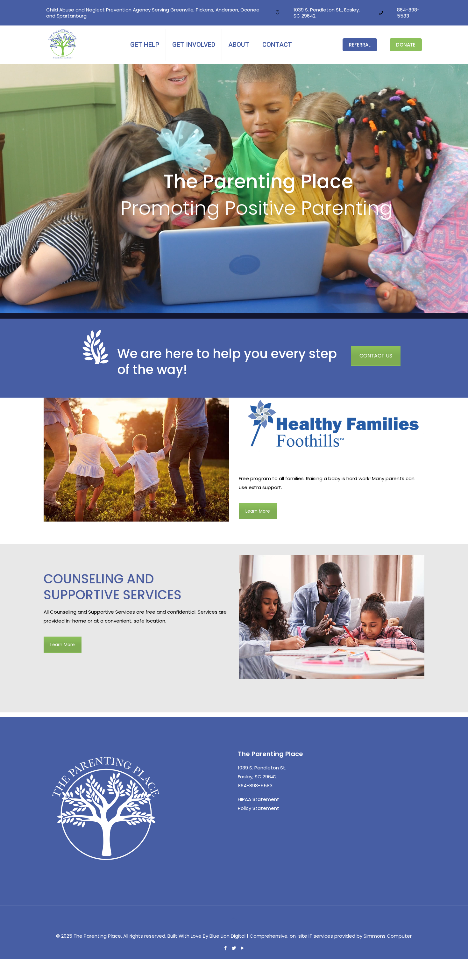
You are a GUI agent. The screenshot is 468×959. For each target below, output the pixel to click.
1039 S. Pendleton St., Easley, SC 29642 (327, 12)
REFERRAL (360, 44)
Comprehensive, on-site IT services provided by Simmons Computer (331, 936)
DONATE (405, 44)
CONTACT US (375, 355)
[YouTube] (242, 948)
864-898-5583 (408, 12)
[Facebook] (225, 948)
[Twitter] (233, 948)
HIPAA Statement (258, 799)
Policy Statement (258, 808)
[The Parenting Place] (63, 57)
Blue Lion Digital (227, 936)
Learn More (257, 511)
